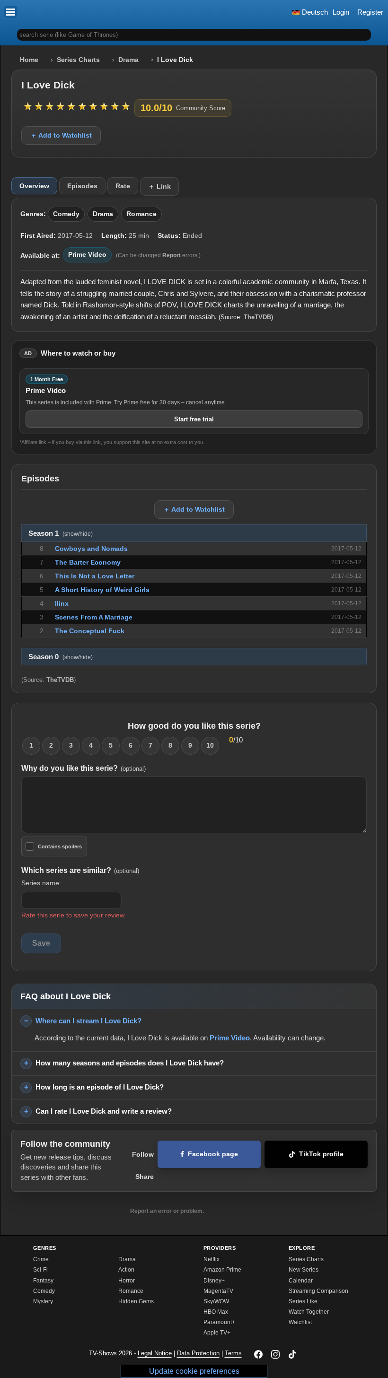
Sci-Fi (40, 1269)
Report (171, 255)
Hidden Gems (136, 1301)
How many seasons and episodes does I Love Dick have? (129, 1063)
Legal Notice (155, 1353)
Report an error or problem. (167, 1211)
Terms (233, 1353)
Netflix (211, 1259)
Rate (122, 186)
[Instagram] (275, 1354)
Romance (141, 214)
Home (29, 59)
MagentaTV (218, 1291)
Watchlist (300, 1322)
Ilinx (62, 603)
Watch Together (309, 1311)
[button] (11, 11)
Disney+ (214, 1280)
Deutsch (314, 12)
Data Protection (198, 1353)
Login (341, 12)
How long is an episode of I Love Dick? (99, 1087)
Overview (34, 186)
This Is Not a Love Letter (94, 576)
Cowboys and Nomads (91, 548)
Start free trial (194, 419)
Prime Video (87, 254)
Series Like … (307, 1301)
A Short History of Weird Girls (102, 589)
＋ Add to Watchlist (61, 135)
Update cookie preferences (194, 1371)
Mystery (43, 1301)
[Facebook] (258, 1354)
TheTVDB (257, 317)
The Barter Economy (88, 562)
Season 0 (60, 657)
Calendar (301, 1280)
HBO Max (215, 1311)
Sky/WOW (216, 1301)
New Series (303, 1269)
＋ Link (159, 186)
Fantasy (43, 1280)
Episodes (82, 186)
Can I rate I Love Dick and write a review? (103, 1111)
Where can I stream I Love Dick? (88, 1021)
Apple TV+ (216, 1332)
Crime (41, 1259)
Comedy (66, 214)
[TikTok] (292, 1354)
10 (210, 745)
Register (370, 12)
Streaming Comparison (318, 1291)
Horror (126, 1280)
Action (126, 1269)
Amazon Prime (222, 1269)
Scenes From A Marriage (93, 617)
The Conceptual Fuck (89, 631)
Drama (128, 59)
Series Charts (78, 59)
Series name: (41, 883)
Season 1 (60, 533)
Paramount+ (219, 1322)
